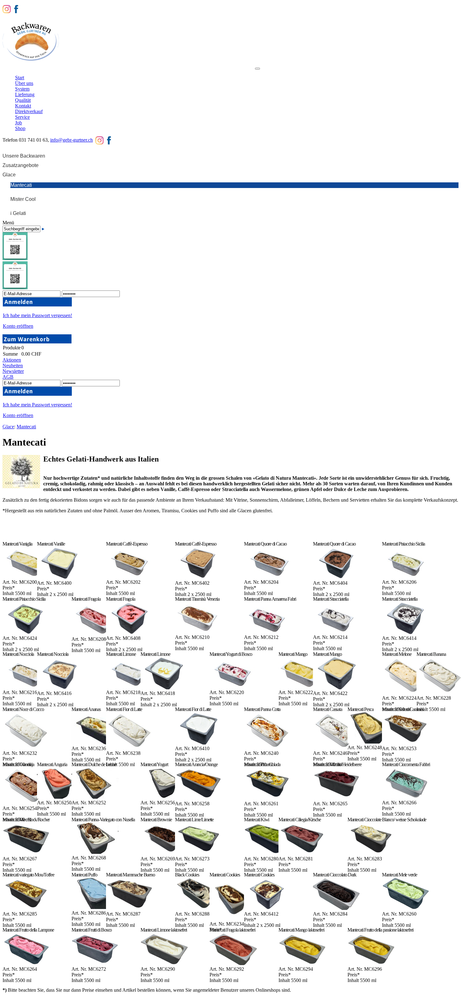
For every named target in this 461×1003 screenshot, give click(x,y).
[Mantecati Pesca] (371, 741)
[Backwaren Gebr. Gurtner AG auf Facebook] (16, 8)
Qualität (123, 71)
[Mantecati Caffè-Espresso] (129, 576)
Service (208, 71)
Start (23, 71)
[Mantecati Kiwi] (267, 853)
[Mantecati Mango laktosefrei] (302, 963)
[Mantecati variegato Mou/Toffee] (26, 908)
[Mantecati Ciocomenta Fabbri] (405, 797)
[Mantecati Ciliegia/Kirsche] (302, 853)
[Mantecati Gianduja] (26, 802)
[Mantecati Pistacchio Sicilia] (405, 576)
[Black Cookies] (198, 908)
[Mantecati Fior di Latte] (129, 747)
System (71, 71)
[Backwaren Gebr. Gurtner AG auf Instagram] (7, 8)
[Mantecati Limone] (129, 686)
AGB (8, 376)
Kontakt (148, 71)
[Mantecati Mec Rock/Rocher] (26, 853)
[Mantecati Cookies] (233, 918)
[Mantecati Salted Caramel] (405, 742)
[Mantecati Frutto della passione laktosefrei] (371, 963)
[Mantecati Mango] (302, 686)
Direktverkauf (178, 71)
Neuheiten (13, 365)
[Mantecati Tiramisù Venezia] (198, 631)
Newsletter (13, 371)
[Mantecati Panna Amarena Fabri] (267, 631)
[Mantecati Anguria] (60, 797)
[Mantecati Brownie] (164, 853)
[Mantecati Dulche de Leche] (95, 797)
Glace (8, 426)
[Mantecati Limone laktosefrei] (164, 963)
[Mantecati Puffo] (95, 907)
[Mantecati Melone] (405, 692)
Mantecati (26, 426)
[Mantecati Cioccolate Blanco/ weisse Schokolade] (371, 853)
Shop (245, 71)
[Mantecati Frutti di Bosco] (95, 963)
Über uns (46, 71)
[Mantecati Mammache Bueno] (129, 908)
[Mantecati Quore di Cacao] (267, 576)
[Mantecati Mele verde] (405, 908)
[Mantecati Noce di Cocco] (26, 747)
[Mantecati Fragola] (95, 633)
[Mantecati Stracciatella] (336, 631)
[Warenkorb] (37, 341)
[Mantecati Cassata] (336, 747)
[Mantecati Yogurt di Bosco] (233, 686)
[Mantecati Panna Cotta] (267, 747)
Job (228, 71)
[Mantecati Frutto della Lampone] (26, 963)
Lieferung (97, 71)
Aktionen (12, 360)
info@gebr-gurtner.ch (71, 140)
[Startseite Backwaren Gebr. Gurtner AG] (31, 61)
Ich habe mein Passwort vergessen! (37, 315)
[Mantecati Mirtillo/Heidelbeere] (336, 798)
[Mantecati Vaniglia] (26, 576)
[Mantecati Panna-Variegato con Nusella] (95, 852)
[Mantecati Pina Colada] (267, 798)
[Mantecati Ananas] (95, 742)
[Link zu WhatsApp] (15, 287)
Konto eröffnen (18, 326)
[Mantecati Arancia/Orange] (198, 798)
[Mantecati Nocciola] (26, 686)
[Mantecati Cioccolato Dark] (336, 908)
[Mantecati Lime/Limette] (198, 853)
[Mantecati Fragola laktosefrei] (233, 963)
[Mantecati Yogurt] (164, 797)
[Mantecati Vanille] (60, 577)
